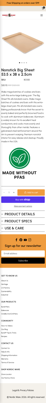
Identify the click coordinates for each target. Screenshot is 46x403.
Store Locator (6, 374)
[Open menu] (41, 15)
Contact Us (5, 348)
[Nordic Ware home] (9, 15)
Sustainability (6, 291)
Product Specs (18, 221)
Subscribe (23, 260)
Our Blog (4, 329)
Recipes (4, 336)
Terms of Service (7, 362)
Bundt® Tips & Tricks (8, 333)
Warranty (4, 359)
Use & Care (14, 228)
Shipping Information (9, 355)
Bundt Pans (5, 307)
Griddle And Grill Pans (9, 314)
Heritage (4, 284)
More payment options (23, 206)
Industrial (4, 295)
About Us (4, 281)
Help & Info (5, 352)
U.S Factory (5, 288)
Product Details (20, 214)
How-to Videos (7, 326)
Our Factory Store (8, 378)
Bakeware (5, 310)
